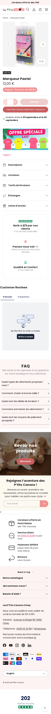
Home (5, 18)
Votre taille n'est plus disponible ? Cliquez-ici (25, 109)
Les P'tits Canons (16, 682)
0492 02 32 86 (28, 535)
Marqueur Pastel (18, 18)
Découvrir (25, 461)
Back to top (24, 572)
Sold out (34, 101)
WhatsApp (40, 628)
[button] (40, 9)
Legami (6, 154)
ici (35, 637)
